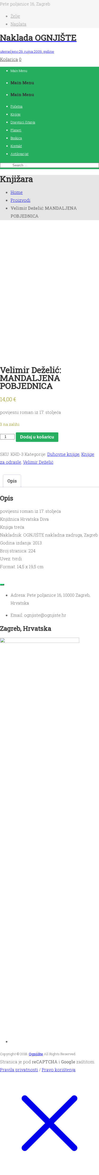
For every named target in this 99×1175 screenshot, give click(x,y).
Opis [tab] (12, 481)
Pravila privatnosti (19, 1069)
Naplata (18, 24)
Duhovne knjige (63, 454)
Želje (15, 16)
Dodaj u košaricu (37, 437)
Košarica (9, 59)
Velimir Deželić (38, 462)
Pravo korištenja (59, 1069)
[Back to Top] (2, 584)
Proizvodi (20, 200)
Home (17, 192)
